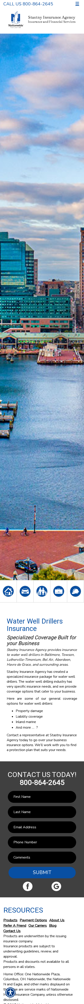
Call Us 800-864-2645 (28, 4)
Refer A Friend (14, 925)
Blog (52, 925)
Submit (42, 872)
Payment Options (33, 920)
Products (10, 920)
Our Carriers (37, 925)
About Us (57, 920)
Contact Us (12, 930)
